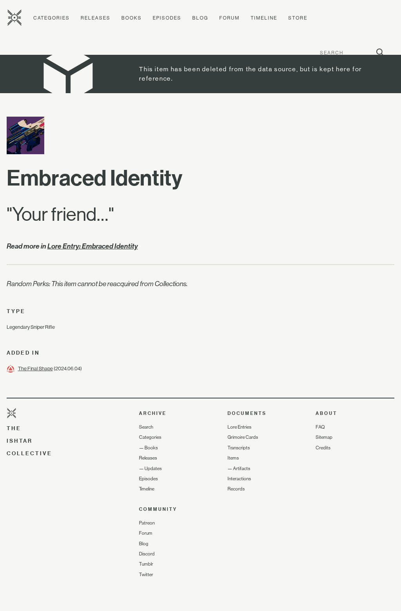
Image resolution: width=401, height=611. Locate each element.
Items (233, 458)
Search (146, 427)
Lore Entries (239, 427)
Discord (147, 554)
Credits (323, 448)
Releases (95, 18)
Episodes (167, 18)
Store (297, 18)
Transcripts (239, 448)
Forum (229, 18)
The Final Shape (35, 368)
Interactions (239, 478)
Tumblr (146, 564)
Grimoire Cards (243, 437)
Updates (153, 468)
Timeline (264, 18)
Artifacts (241, 468)
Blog (200, 18)
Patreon (147, 523)
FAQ (320, 427)
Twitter (146, 574)
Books (131, 18)
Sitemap (324, 437)
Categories (51, 18)
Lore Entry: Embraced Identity (92, 246)
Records (236, 489)
